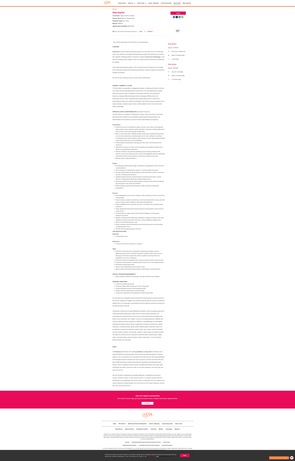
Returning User (187, 3)
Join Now (147, 403)
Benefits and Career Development (137, 423)
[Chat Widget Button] (291, 457)
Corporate (153, 429)
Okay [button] (184, 455)
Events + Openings (153, 3)
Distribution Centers (142, 429)
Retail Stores (119, 429)
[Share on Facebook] (174, 17)
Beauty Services (129, 429)
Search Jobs (177, 3)
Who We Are (122, 423)
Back (115, 9)
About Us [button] (130, 3)
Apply (178, 13)
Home (114, 423)
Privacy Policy (151, 456)
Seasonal (177, 429)
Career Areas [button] (141, 3)
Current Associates (166, 3)
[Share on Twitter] (176, 17)
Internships (169, 429)
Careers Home (122, 3)
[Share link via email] (182, 17)
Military (161, 429)
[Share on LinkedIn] (179, 17)
